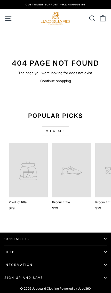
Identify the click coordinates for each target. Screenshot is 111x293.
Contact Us (17, 239)
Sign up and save (23, 278)
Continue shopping (55, 81)
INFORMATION (18, 265)
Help (9, 252)
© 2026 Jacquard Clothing (39, 288)
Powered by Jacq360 (75, 288)
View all (55, 131)
